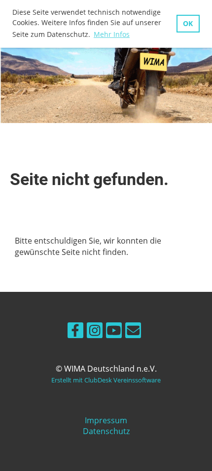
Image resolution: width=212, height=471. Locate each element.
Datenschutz (106, 431)
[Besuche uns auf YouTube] (114, 332)
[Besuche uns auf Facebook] (75, 332)
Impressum (106, 420)
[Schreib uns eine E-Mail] (133, 332)
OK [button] (188, 23)
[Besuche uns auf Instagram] (95, 332)
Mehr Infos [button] (112, 34)
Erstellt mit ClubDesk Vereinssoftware (106, 380)
